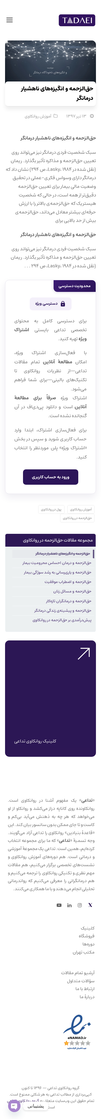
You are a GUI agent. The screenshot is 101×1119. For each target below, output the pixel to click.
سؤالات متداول (81, 981)
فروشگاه (87, 936)
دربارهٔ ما (87, 997)
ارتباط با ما (85, 989)
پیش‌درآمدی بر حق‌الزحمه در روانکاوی (62, 620)
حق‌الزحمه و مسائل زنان (72, 591)
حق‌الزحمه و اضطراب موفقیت (68, 581)
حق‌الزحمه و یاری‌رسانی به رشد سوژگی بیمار (57, 572)
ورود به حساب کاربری (50, 477)
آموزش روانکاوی (38, 116)
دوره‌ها (88, 944)
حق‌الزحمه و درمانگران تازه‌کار (68, 601)
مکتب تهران (84, 952)
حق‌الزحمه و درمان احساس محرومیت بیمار (57, 563)
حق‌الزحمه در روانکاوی (77, 518)
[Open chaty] (14, 1106)
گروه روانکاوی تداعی (23, 1101)
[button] (9, 20)
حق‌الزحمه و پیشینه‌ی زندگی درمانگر (63, 610)
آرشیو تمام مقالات (78, 973)
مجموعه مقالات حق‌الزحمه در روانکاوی (58, 540)
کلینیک (88, 928)
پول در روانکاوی (51, 509)
